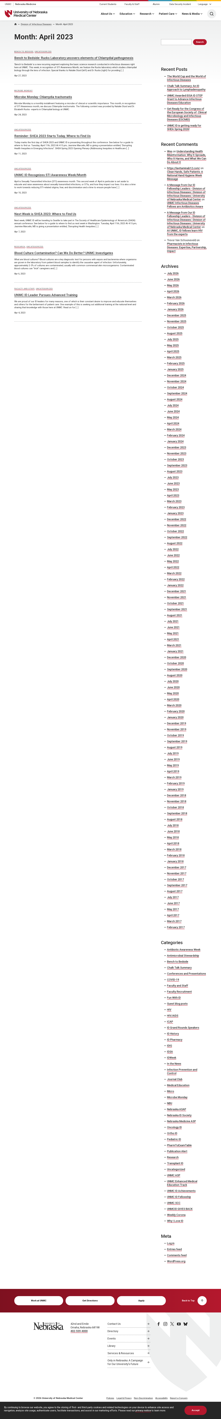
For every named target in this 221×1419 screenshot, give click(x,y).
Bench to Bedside (23, 52)
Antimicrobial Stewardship (183, 955)
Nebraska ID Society (179, 1115)
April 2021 (173, 639)
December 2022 (176, 519)
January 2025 (175, 369)
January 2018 (175, 861)
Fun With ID (174, 997)
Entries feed (174, 1249)
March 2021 (174, 645)
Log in (170, 1243)
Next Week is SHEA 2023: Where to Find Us (45, 214)
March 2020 (174, 705)
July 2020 (173, 681)
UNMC (8, 4)
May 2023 (173, 489)
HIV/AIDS (172, 1015)
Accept (196, 1410)
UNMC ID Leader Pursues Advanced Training (45, 295)
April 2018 (173, 843)
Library (111, 1345)
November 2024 (176, 381)
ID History (173, 1033)
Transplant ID (175, 1163)
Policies (110, 1398)
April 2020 (173, 699)
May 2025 (173, 345)
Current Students (108, 4)
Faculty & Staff (132, 4)
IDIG (169, 1045)
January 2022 (175, 585)
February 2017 (176, 927)
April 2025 (173, 351)
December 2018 (176, 795)
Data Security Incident (180, 4)
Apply (141, 1300)
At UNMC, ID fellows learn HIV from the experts (185, 232)
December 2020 (176, 657)
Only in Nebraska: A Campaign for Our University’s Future (125, 1362)
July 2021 (173, 621)
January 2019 (175, 789)
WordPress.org (176, 1261)
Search (200, 42)
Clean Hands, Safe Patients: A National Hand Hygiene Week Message (185, 175)
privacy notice (143, 1410)
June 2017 (173, 903)
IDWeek (171, 1057)
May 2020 (173, 693)
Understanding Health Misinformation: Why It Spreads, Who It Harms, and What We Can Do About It (186, 157)
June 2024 (173, 411)
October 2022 (175, 531)
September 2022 (177, 537)
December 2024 (176, 375)
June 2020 (173, 687)
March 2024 (174, 429)
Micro (170, 1091)
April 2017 (173, 915)
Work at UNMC (38, 1300)
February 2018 (176, 855)
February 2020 (176, 711)
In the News (174, 1063)
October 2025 (175, 327)
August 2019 (174, 747)
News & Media (191, 13)
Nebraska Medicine (25, 4)
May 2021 (173, 633)
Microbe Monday (23, 91)
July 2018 (173, 825)
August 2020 (174, 675)
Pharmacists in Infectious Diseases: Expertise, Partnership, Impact (187, 247)
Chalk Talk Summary (179, 967)
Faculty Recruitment (179, 991)
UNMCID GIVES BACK (180, 1208)
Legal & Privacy (124, 1398)
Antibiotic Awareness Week (183, 949)
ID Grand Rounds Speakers (183, 1027)
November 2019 (176, 729)
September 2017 (177, 885)
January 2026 (175, 309)
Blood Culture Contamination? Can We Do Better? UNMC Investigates (63, 253)
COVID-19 (173, 979)
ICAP (170, 1021)
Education (126, 13)
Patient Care (166, 13)
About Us (106, 13)
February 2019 (176, 783)
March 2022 (174, 573)
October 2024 (175, 387)
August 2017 (174, 891)
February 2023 (176, 507)
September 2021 (177, 609)
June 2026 (173, 279)
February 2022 (176, 579)
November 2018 (176, 801)
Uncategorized (43, 52)
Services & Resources (120, 1353)
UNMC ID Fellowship (179, 1196)
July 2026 (173, 273)
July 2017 (173, 897)
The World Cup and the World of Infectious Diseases (186, 78)
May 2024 (173, 417)
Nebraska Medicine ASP (181, 1121)
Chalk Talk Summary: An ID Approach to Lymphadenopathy (186, 87)
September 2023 (177, 465)
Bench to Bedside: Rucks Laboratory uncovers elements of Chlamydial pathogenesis (73, 58)
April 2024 (173, 423)
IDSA (170, 1051)
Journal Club (174, 1079)
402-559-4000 (79, 1331)
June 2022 (173, 555)
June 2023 (173, 483)
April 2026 (173, 291)
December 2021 (176, 591)
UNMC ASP (173, 1175)
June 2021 (173, 627)
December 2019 (176, 723)
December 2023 (176, 447)
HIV (169, 1009)
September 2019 (177, 741)
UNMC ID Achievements (181, 1190)
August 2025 (174, 333)
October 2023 (175, 459)
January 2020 (175, 717)
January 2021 (175, 651)
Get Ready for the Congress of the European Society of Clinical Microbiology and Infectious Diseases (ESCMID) (187, 114)
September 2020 (177, 669)
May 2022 (173, 561)
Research (145, 13)
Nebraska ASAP (176, 1109)
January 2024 (175, 441)
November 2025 (176, 321)
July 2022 (173, 549)
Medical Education (178, 1085)
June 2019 (173, 759)
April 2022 (173, 567)
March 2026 (174, 297)
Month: (64, 24)
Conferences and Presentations (186, 973)
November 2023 (176, 453)
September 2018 (177, 813)
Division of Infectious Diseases (36, 24)
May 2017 (173, 909)
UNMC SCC (173, 1202)
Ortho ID (172, 1133)
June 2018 (173, 831)
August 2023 (174, 471)
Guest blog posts (177, 1003)
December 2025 (176, 315)
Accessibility (161, 1398)
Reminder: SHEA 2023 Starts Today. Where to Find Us (52, 136)
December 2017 (176, 867)
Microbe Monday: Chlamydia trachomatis (43, 97)
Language (203, 4)
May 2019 (173, 765)
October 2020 (175, 663)
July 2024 (173, 405)
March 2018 (174, 849)
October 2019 (175, 735)
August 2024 (174, 399)
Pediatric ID (174, 1139)
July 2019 (173, 753)
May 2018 (173, 837)
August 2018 (174, 819)
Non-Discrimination (143, 1398)
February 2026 (176, 303)
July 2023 (173, 477)
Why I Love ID (175, 1220)
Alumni (156, 4)
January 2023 (175, 513)
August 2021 (174, 615)
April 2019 (173, 771)
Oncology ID (174, 1127)
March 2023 (174, 501)
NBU (169, 1103)
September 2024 (177, 393)
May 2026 (173, 285)
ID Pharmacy (174, 1039)
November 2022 (176, 525)
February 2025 (176, 363)
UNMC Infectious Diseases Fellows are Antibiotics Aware (185, 204)
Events (111, 1338)
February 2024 (176, 435)
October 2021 (175, 603)
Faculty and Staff (24, 289)
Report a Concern (178, 1398)
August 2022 (174, 543)
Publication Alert (177, 1151)
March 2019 (174, 777)
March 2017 (174, 921)
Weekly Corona (176, 1214)
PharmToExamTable (179, 1145)
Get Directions (90, 1300)
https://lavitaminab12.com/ (183, 168)
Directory (112, 1331)
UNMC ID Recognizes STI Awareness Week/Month (50, 175)
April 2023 (173, 495)
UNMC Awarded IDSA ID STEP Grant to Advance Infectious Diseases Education (185, 99)
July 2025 (173, 339)
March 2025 (174, 357)
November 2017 (176, 873)
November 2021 (176, 597)
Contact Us (114, 1323)
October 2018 (175, 807)
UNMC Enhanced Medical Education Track (182, 1183)
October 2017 (175, 879)
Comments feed (177, 1255)
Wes (169, 151)
